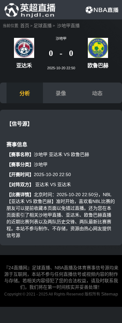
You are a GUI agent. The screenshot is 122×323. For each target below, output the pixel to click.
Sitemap (109, 293)
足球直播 (43, 25)
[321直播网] (29, 9)
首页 (24, 25)
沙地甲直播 (68, 25)
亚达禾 (42, 184)
